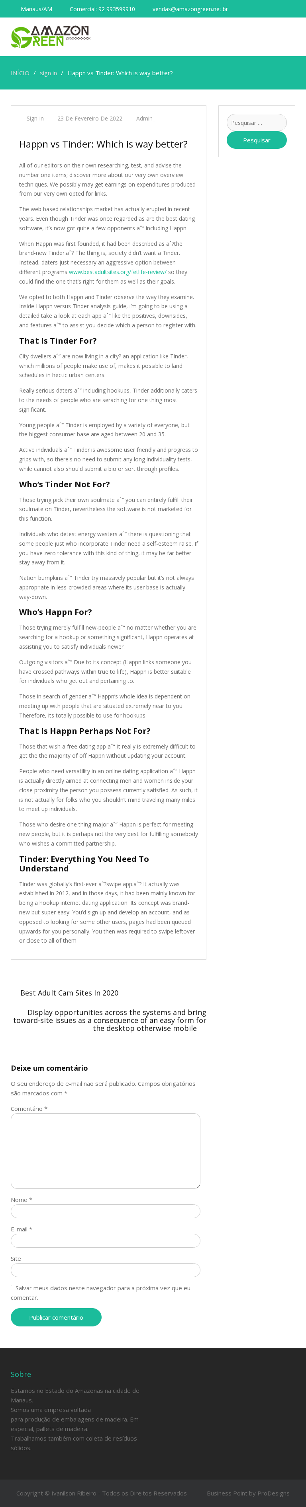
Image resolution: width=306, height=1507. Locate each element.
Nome (21, 1200)
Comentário (29, 1108)
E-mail (21, 1229)
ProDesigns (273, 1493)
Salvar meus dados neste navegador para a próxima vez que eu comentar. (100, 1292)
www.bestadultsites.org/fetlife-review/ (118, 272)
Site (16, 1258)
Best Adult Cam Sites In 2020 (69, 993)
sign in (35, 118)
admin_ (145, 118)
